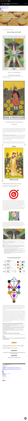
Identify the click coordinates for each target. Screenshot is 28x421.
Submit (3, 380)
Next (3, 368)
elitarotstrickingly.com (14, 350)
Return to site (5, 369)
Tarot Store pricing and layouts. (4, 7)
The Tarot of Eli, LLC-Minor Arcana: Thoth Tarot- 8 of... (12, 367)
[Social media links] (0, 9)
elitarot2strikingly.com (14, 355)
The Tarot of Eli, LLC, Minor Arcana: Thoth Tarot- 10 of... (12, 369)
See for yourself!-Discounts (4, 6)
